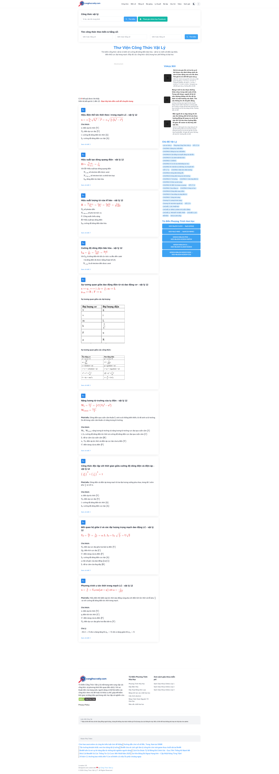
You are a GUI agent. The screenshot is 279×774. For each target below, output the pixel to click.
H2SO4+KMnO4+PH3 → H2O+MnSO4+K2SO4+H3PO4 (181, 238)
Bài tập (165, 4)
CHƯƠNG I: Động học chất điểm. (173, 148)
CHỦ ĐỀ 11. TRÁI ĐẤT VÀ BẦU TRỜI (174, 212)
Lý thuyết (158, 4)
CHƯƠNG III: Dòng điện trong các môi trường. (176, 176)
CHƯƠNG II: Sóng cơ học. (188, 188)
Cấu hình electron (135, 696)
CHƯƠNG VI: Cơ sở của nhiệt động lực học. (176, 164)
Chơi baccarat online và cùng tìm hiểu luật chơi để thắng (100, 744)
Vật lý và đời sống (176, 216)
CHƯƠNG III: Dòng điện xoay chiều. (173, 191)
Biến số (133, 4)
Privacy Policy (83, 705)
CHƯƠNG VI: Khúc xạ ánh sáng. (172, 182)
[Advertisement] (118, 80)
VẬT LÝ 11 (166, 170)
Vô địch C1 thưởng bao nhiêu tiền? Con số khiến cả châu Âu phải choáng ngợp (110, 757)
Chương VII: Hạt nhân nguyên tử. (173, 203)
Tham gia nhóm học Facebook (154, 19)
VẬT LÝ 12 (192, 185)
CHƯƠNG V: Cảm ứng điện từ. (189, 179)
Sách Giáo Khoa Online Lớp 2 (164, 687)
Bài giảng (149, 4)
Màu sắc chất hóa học (136, 704)
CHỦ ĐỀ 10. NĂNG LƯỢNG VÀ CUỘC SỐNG (176, 209)
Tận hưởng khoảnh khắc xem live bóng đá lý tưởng (99, 747)
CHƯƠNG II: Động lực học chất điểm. (174, 151)
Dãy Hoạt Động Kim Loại (137, 690)
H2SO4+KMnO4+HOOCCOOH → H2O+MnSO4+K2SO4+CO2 (181, 253)
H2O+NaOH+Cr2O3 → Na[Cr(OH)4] (181, 226)
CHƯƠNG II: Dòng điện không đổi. (173, 173)
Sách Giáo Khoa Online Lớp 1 (164, 684)
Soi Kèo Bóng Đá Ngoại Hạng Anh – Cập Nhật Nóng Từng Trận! (157, 753)
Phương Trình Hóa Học (137, 684)
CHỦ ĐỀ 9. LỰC (192, 212)
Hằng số (141, 4)
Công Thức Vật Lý (106, 768)
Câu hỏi (172, 4)
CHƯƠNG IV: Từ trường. (170, 179)
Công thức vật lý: (90, 14)
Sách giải (187, 4)
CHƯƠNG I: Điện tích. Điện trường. (181, 170)
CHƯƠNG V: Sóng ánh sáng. (171, 197)
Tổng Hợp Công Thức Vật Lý (182, 145)
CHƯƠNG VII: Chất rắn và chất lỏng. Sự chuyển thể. (178, 167)
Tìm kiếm (131, 19)
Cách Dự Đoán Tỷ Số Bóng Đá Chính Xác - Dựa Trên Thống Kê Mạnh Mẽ (161, 750)
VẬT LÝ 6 (187, 203)
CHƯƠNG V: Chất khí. (169, 160)
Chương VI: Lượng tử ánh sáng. (172, 200)
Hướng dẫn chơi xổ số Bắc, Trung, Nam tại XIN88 (143, 744)
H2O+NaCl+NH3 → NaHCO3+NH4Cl (181, 231)
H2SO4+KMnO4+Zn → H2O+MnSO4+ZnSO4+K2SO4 (181, 246)
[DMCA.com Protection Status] (87, 699)
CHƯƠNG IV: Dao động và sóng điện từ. (175, 194)
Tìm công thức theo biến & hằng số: (99, 32)
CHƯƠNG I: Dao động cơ (170, 188)
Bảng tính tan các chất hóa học (139, 693)
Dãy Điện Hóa (133, 687)
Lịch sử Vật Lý (167, 145)
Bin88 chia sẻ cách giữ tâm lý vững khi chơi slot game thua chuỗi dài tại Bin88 (151, 747)
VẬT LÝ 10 (196, 145)
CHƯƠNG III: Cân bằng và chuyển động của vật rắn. (178, 154)
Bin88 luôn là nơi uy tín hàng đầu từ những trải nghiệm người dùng (105, 750)
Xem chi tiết (85, 144)
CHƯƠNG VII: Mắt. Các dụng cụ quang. (174, 185)
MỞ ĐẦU (165, 216)
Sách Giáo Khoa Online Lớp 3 (164, 690)
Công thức (125, 4)
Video (180, 4)
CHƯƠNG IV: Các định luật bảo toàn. (174, 157)
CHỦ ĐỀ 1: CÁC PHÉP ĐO (171, 206)
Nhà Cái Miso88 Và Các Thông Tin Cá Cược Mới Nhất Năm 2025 (105, 753)
